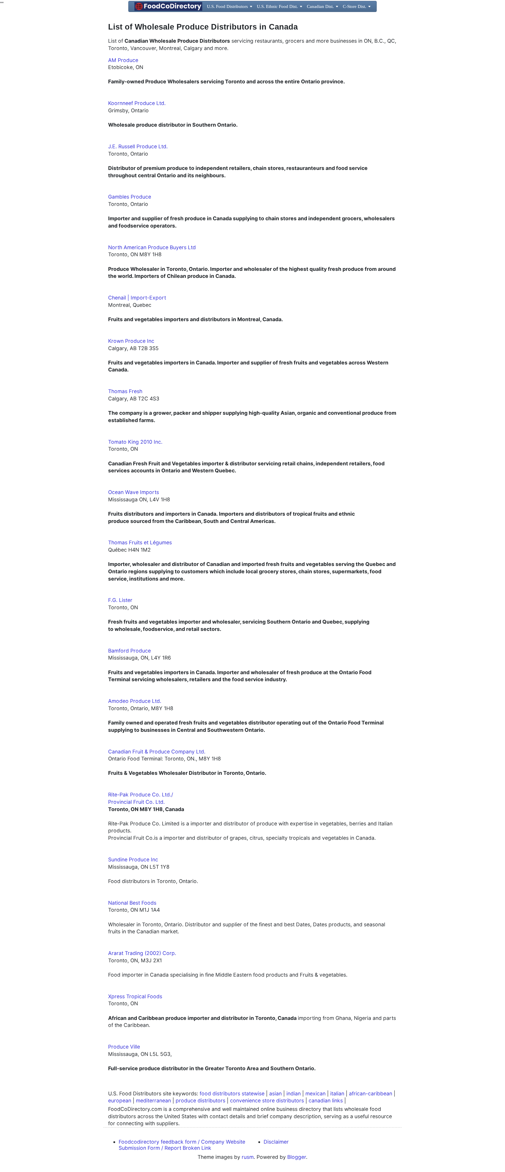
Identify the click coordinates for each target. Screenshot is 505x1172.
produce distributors (200, 1100)
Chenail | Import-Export (137, 298)
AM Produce (123, 60)
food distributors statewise (232, 1093)
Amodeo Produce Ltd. (134, 701)
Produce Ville (124, 1047)
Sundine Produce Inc (133, 859)
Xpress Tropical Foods (135, 996)
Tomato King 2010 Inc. (135, 442)
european (119, 1100)
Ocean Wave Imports (133, 492)
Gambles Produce (129, 197)
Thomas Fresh (125, 391)
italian (337, 1093)
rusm (248, 1157)
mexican (315, 1093)
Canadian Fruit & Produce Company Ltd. (156, 751)
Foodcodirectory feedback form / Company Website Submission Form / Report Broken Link (182, 1145)
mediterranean (153, 1100)
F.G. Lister (120, 600)
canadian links (326, 1100)
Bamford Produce (129, 651)
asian (275, 1093)
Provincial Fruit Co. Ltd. (136, 802)
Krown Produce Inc (131, 341)
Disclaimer (276, 1142)
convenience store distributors (267, 1100)
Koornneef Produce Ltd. (137, 103)
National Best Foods (132, 903)
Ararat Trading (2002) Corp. (142, 953)
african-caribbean (370, 1093)
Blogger (296, 1157)
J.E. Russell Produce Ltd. (138, 146)
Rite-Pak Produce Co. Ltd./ (141, 794)
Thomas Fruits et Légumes (140, 542)
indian (293, 1093)
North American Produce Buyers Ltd (152, 247)
